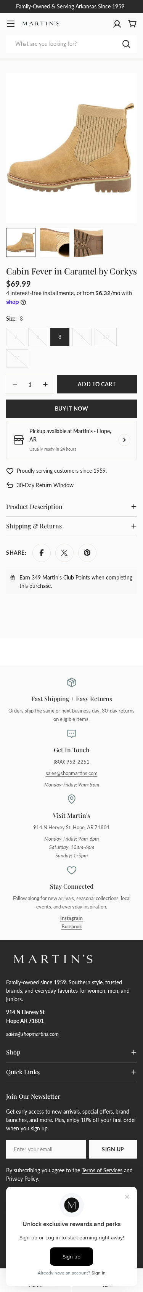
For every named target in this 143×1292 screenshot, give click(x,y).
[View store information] (124, 440)
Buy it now (71, 408)
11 (21, 361)
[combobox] (71, 44)
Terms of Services (102, 1170)
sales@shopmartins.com (72, 773)
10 (110, 340)
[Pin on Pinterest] (87, 553)
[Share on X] (64, 553)
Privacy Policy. (22, 1178)
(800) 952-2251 (72, 762)
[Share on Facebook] (41, 553)
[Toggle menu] (10, 23)
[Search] (126, 43)
